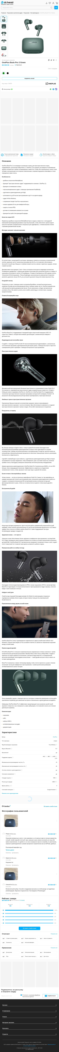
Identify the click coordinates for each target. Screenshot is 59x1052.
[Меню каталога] (56, 7)
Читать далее (10, 850)
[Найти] (51, 7)
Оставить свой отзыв (50, 806)
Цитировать (15, 852)
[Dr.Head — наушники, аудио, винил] (7, 3)
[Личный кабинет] (53, 3)
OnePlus (55, 737)
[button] (10, 36)
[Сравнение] (46, 3)
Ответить (8, 852)
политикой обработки (34, 995)
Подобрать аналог (29, 78)
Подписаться (52, 995)
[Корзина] (57, 3)
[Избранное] (50, 3)
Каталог (4, 1005)
